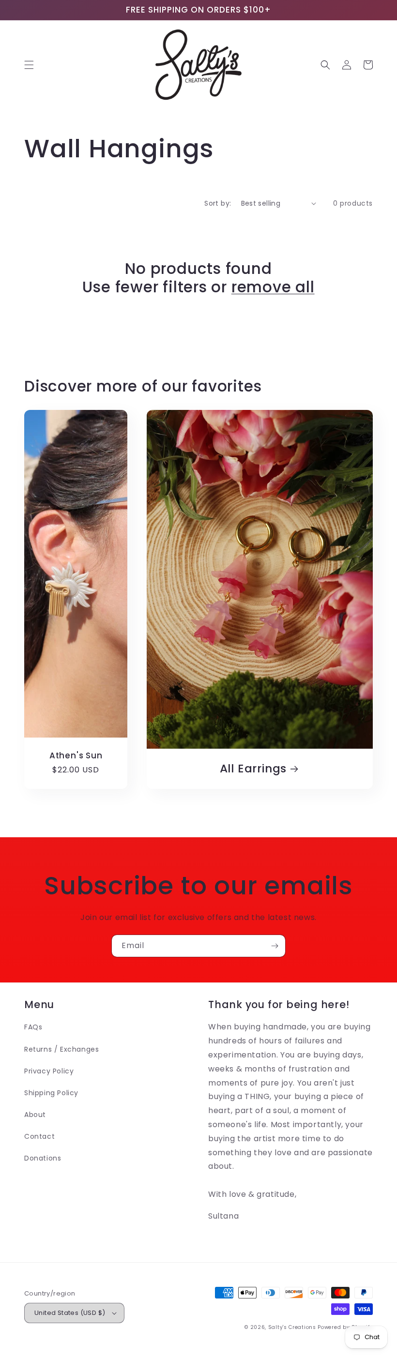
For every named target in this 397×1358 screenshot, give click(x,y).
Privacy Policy (49, 1071)
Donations (42, 1158)
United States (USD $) (69, 1312)
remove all (273, 287)
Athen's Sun (76, 756)
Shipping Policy (51, 1093)
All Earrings (253, 769)
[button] (29, 64)
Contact (39, 1136)
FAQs (33, 1027)
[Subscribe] (274, 946)
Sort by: (217, 203)
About (35, 1114)
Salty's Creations (292, 1327)
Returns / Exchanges (61, 1049)
